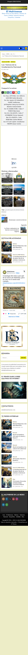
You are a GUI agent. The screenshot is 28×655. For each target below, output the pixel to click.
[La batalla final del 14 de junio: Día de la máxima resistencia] (6, 258)
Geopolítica (12, 517)
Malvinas (13, 62)
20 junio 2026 (17, 249)
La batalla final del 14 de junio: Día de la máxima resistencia (19, 258)
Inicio (4, 515)
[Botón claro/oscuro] (20, 48)
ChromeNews (21, 522)
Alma (14, 479)
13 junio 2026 (17, 486)
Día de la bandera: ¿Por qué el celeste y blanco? (19, 436)
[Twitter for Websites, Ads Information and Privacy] (24, 310)
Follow (17, 273)
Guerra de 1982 (5, 62)
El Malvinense (14, 11)
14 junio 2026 (17, 262)
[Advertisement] (14, 33)
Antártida (18, 517)
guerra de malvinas (15, 209)
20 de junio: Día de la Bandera (19, 459)
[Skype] (19, 92)
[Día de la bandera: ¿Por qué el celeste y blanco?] (6, 436)
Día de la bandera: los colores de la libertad (19, 448)
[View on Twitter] (24, 272)
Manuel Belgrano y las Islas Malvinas (20, 246)
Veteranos (22, 515)
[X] (2, 92)
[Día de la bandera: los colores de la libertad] (6, 448)
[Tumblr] (8, 92)
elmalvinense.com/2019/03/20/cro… (14, 284)
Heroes (22, 209)
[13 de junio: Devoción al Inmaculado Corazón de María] (6, 483)
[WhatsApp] (5, 92)
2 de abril (7, 209)
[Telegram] (11, 92)
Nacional (15, 432)
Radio (26, 48)
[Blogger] (16, 92)
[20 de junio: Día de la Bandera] (6, 459)
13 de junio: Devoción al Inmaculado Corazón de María (19, 482)
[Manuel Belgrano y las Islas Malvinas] (6, 246)
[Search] (23, 48)
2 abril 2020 (5, 69)
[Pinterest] (13, 92)
